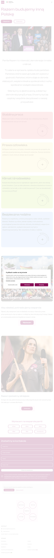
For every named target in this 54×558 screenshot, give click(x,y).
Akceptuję (41, 284)
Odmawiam (27, 284)
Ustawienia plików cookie (12, 284)
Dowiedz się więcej (10, 280)
